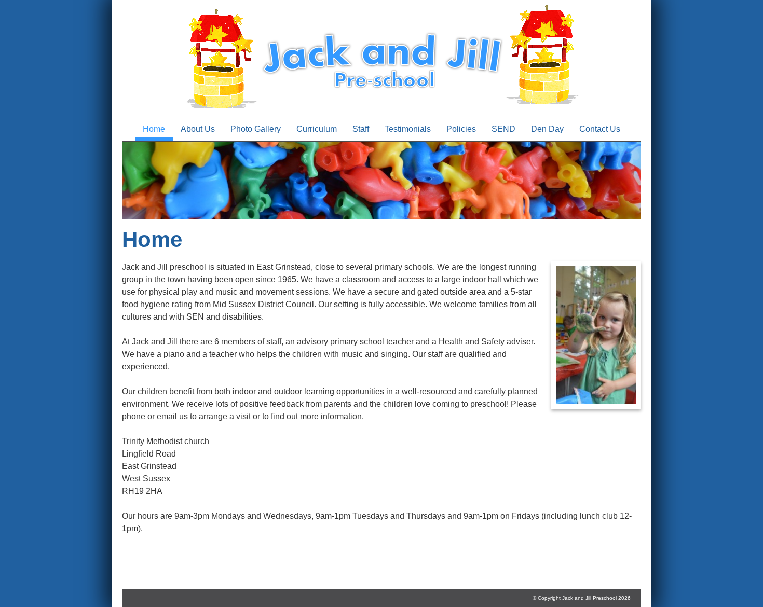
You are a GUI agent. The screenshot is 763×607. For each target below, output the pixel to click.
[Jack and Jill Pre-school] (381, 111)
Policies (461, 129)
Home (154, 129)
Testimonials (408, 129)
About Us (198, 129)
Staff (360, 129)
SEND (503, 129)
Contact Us (599, 129)
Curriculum (316, 129)
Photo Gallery (255, 129)
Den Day (547, 129)
